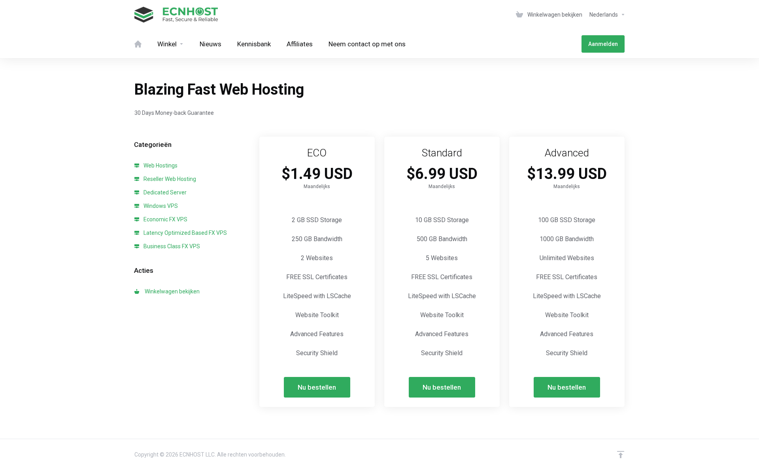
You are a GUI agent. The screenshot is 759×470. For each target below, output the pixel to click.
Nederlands (604, 14)
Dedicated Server (164, 192)
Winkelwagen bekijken (171, 291)
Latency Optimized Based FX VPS (184, 233)
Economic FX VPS (164, 219)
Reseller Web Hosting (169, 179)
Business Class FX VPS (171, 246)
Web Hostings (159, 165)
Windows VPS (160, 206)
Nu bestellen (317, 387)
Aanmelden (603, 44)
